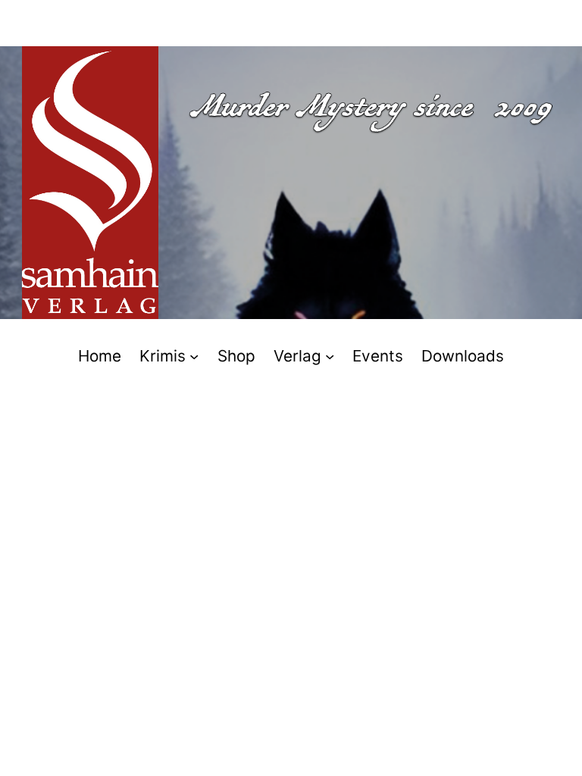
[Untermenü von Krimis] (194, 355)
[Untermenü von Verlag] (329, 355)
